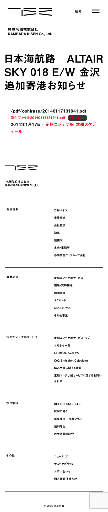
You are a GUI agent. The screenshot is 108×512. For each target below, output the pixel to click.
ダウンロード (77, 117)
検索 (78, 11)
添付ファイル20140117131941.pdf (38, 117)
